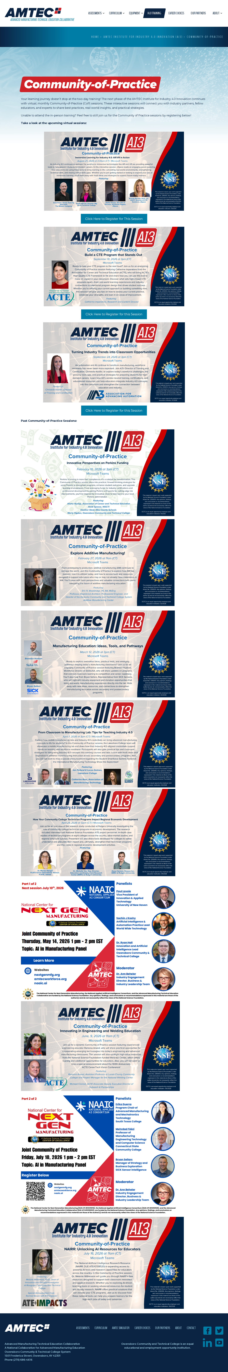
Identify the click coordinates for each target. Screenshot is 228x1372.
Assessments (82, 1328)
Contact (191, 1328)
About (178, 1328)
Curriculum (100, 1328)
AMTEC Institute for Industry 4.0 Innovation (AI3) (143, 37)
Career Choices (142, 1328)
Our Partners (162, 1328)
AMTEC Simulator (121, 1328)
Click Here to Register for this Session (114, 314)
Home (95, 37)
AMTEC (39, 14)
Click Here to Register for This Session (114, 219)
